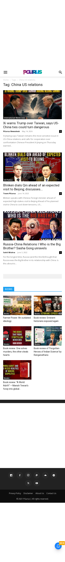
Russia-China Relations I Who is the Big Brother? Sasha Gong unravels (32, 246)
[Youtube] (37, 483)
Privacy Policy (15, 493)
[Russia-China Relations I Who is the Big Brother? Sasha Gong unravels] (32, 225)
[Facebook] (20, 475)
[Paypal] (37, 475)
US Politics (8, 180)
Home (6, 80)
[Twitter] (28, 483)
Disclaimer (28, 493)
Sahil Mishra (9, 252)
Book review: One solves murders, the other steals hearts (15, 351)
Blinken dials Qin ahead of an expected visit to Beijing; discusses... (31, 187)
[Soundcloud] (45, 475)
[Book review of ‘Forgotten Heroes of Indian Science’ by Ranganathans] (48, 336)
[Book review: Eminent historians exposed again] (48, 305)
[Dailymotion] (11, 475)
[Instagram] (28, 475)
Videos (7, 239)
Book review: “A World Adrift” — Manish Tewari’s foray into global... (15, 385)
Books (6, 314)
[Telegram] (54, 475)
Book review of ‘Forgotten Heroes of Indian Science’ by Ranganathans (48, 351)
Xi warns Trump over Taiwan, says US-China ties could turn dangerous (31, 125)
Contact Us (51, 493)
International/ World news (14, 118)
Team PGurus (9, 193)
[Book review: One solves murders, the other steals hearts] (17, 336)
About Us (39, 493)
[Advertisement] (32, 34)
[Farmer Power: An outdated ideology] (17, 305)
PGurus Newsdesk (11, 131)
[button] (5, 72)
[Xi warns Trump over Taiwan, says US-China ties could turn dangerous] (32, 104)
